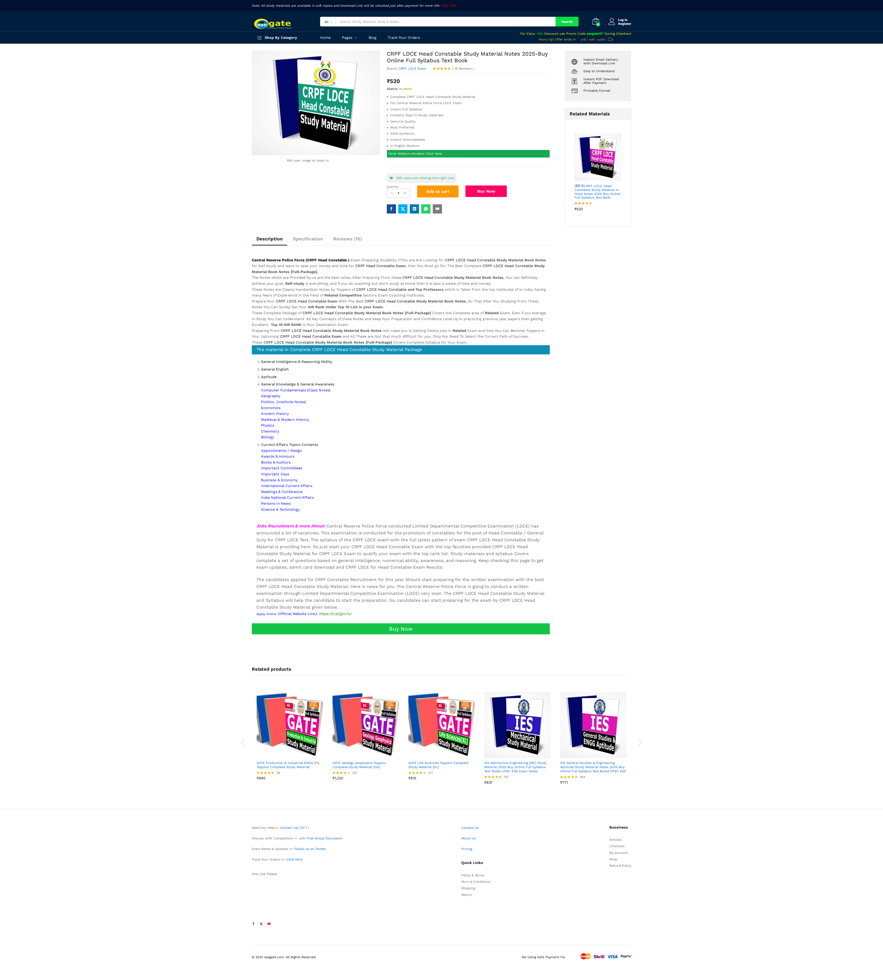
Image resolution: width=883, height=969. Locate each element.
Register (624, 24)
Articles (615, 839)
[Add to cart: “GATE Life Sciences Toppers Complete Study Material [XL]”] (436, 755)
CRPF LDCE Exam (412, 68)
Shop (613, 859)
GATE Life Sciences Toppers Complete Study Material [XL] (438, 765)
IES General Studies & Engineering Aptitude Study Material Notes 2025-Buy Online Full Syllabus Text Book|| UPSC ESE (593, 767)
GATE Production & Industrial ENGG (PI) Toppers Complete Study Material (288, 765)
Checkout (617, 846)
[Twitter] (261, 923)
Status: (392, 89)
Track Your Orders (404, 38)
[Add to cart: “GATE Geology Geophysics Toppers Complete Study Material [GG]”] (360, 755)
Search (567, 21)
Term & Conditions (475, 882)
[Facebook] (253, 923)
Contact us (470, 827)
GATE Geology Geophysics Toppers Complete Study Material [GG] (359, 765)
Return (466, 895)
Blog (372, 38)
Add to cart (438, 191)
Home (325, 38)
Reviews (463, 68)
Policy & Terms (472, 875)
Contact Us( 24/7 (294, 827)
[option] (290, 739)
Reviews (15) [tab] (347, 239)
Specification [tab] (308, 239)
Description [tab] (269, 239)
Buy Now (486, 191)
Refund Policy (620, 865)
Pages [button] (347, 38)
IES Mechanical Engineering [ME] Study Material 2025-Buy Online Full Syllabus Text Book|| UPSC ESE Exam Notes (515, 767)
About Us (468, 838)
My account (618, 853)
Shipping (468, 888)
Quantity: (393, 186)
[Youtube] (269, 923)
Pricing (466, 849)
